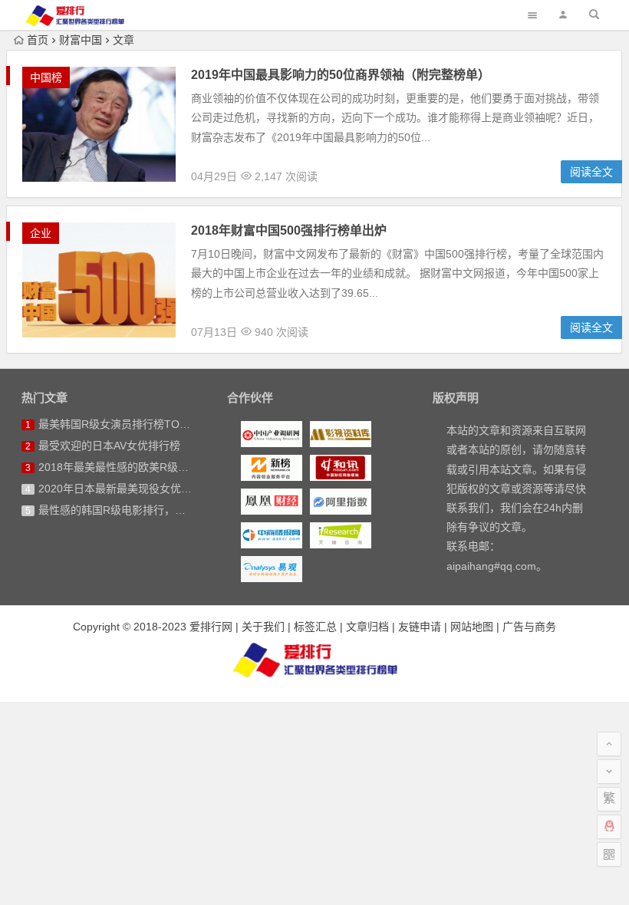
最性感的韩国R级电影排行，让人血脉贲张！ (144, 510)
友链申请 (419, 626)
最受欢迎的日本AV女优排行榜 (109, 445)
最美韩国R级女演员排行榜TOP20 (118, 424)
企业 (40, 233)
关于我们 (263, 626)
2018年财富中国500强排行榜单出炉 (289, 230)
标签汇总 (315, 626)
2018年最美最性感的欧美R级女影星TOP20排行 (152, 467)
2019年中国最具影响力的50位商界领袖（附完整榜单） (340, 74)
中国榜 (46, 77)
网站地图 (471, 626)
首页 (37, 40)
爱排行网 (210, 626)
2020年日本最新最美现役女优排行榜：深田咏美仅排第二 (174, 488)
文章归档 (367, 626)
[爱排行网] (314, 659)
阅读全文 (591, 172)
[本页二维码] (609, 854)
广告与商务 (529, 626)
